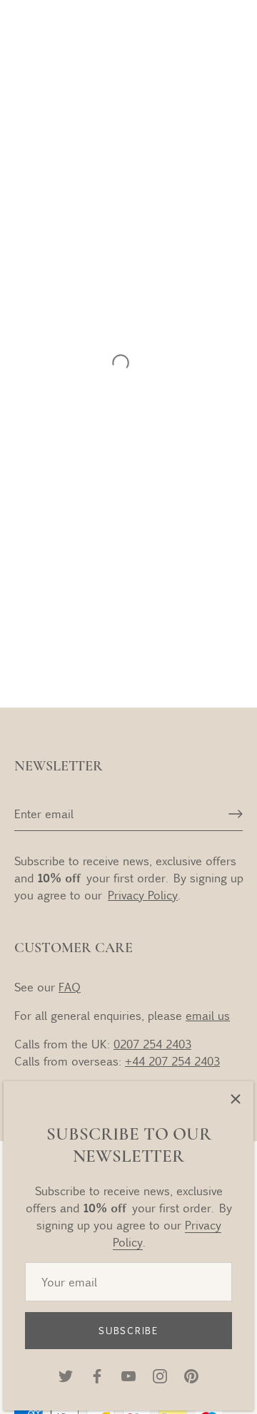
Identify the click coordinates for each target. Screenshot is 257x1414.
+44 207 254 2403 (172, 1060)
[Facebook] (97, 1374)
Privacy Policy (143, 894)
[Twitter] (66, 1374)
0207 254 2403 (152, 1043)
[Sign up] (235, 814)
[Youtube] (128, 1374)
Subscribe (128, 1330)
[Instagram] (160, 1374)
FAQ (70, 986)
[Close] (235, 1099)
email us (208, 1015)
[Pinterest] (191, 1374)
